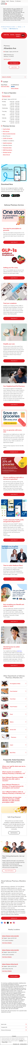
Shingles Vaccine (7, 152)
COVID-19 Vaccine (7, 138)
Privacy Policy (4, 1042)
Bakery (15, 722)
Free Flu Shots (6, 129)
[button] (26, 4)
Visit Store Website (7, 943)
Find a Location (15, 976)
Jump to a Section (6, 77)
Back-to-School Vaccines (9, 134)
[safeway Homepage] (4, 4)
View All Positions (10, 870)
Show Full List (6, 154)
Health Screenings (7, 143)
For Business (18, 1)
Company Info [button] (4, 1027)
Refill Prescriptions (7, 150)
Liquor (15, 745)
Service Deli (15, 729)
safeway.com (19, 918)
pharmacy (19, 651)
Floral (15, 714)
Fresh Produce (15, 706)
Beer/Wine (15, 752)
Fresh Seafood (15, 691)
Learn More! (18, 621)
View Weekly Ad (14, 63)
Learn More (14, 67)
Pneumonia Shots (7, 147)
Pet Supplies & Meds (15, 683)
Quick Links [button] (3, 1024)
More (23, 35)
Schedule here (17, 452)
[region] (14, 1041)
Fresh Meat (15, 699)
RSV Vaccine (6, 131)
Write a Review (14, 88)
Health (7, 1)
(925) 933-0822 (5, 86)
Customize (21, 1040)
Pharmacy (12, 1)
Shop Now (18, 318)
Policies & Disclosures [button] (6, 1030)
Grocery (3, 1)
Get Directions (7, 59)
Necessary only (16, 1043)
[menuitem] (6, 35)
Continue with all (23, 1043)
